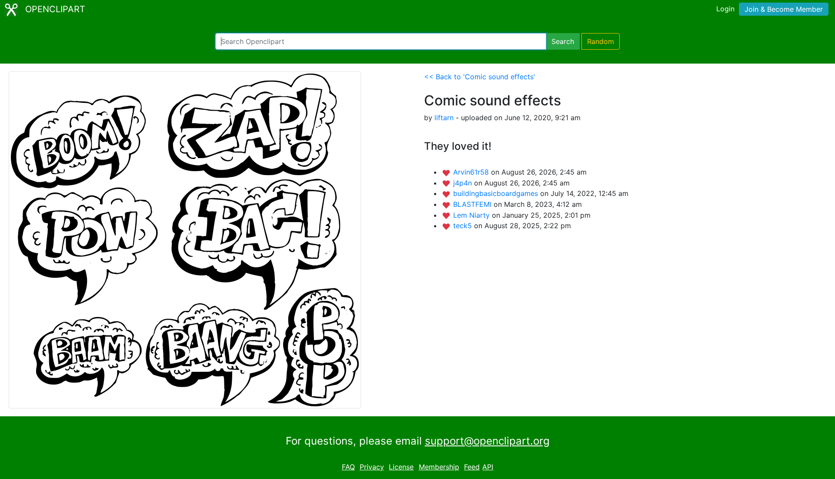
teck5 (463, 225)
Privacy (372, 466)
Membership (439, 466)
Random (600, 41)
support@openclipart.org (487, 441)
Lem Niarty (472, 215)
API (487, 466)
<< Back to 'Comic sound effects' (479, 76)
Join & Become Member (784, 9)
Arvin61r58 (472, 172)
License (401, 466)
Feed (472, 466)
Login (725, 8)
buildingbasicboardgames (496, 193)
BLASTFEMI (473, 204)
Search (562, 41)
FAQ (348, 466)
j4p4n (463, 183)
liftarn (444, 117)
